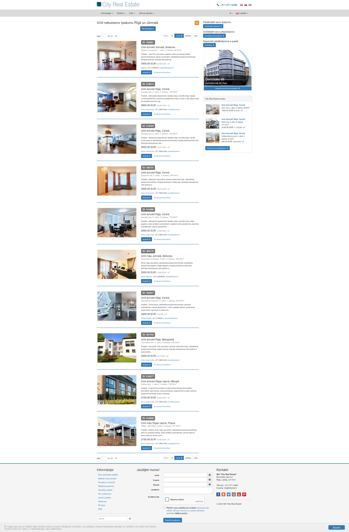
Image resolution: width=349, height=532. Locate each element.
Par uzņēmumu (104, 493)
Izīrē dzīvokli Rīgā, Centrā (233, 105)
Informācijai (106, 13)
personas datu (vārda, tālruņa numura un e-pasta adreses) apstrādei (187, 510)
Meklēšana (149, 28)
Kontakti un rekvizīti (106, 482)
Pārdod (120, 13)
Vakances (102, 501)
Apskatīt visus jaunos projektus (226, 88)
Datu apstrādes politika (108, 474)
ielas (196, 35)
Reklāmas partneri (106, 486)
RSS (100, 509)
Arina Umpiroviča (147, 109)
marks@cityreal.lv (172, 276)
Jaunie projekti (104, 497)
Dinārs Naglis (146, 318)
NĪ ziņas (101, 505)
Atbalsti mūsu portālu (107, 478)
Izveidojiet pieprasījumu (214, 35)
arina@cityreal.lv (173, 109)
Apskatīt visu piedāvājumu (217, 148)
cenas (178, 35)
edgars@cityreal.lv (167, 67)
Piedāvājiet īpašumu (212, 26)
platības (188, 35)
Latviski (243, 13)
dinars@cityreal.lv (171, 318)
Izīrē (131, 13)
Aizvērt (336, 527)
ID (172, 35)
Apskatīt (146, 72)
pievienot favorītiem (163, 72)
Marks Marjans (146, 276)
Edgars (143, 67)
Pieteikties (209, 45)
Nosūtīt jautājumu (172, 520)
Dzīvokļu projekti (105, 490)
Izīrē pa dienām (146, 13)
